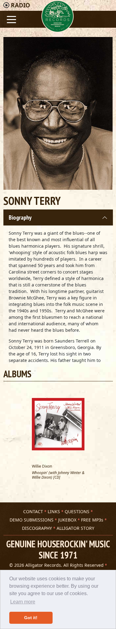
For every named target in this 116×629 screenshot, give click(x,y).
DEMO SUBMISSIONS (32, 520)
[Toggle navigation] (11, 18)
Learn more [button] (22, 601)
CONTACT (33, 511)
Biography (20, 217)
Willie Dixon (42, 466)
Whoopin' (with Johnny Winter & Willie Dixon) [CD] (58, 475)
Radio (20, 5)
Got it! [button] (30, 617)
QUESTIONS (77, 511)
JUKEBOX (67, 520)
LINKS (54, 511)
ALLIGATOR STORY (75, 528)
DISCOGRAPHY (37, 528)
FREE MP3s (92, 520)
